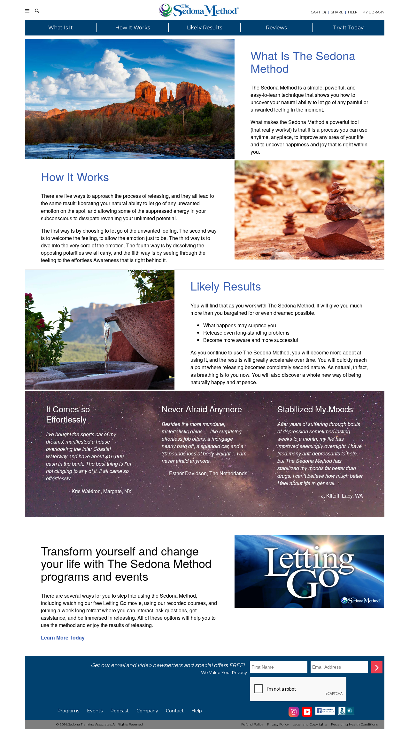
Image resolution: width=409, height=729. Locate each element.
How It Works (132, 28)
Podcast (119, 711)
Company (147, 711)
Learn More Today (63, 637)
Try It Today (348, 28)
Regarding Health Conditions (354, 724)
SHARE (337, 12)
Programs (68, 711)
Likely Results (204, 28)
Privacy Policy (278, 724)
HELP (353, 12)
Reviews (276, 28)
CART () (318, 12)
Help (196, 711)
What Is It (60, 28)
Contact (175, 711)
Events (95, 711)
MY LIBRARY (373, 12)
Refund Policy (252, 724)
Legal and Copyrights (310, 724)
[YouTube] (307, 716)
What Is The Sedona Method (303, 61)
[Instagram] (294, 716)
